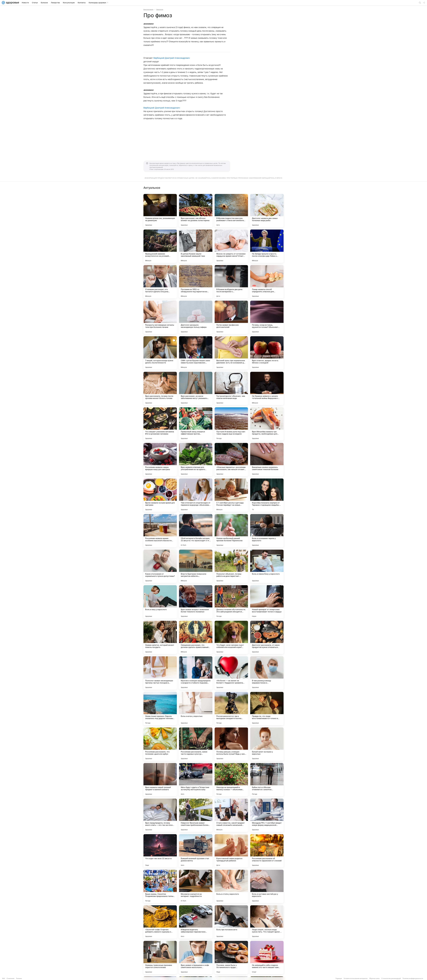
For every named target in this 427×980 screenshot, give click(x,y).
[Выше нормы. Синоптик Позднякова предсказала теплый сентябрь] (160, 886)
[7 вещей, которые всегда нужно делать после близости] (160, 353)
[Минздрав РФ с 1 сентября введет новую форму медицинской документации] (267, 815)
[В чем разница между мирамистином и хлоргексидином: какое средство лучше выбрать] (267, 673)
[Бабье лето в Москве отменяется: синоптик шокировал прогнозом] (267, 779)
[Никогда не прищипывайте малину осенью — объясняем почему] (231, 779)
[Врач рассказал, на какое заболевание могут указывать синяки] (195, 388)
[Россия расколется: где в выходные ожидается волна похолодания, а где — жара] (231, 708)
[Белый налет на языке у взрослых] (267, 744)
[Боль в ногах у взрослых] (195, 708)
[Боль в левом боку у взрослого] (267, 566)
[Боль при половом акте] (231, 922)
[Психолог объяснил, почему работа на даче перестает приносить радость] (231, 566)
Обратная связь (374, 978)
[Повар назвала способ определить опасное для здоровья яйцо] (267, 281)
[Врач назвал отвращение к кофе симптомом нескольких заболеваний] (195, 957)
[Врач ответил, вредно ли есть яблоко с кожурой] (267, 353)
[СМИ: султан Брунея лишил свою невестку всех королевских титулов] (195, 353)
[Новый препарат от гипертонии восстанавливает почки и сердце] (267, 602)
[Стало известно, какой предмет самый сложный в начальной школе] (231, 815)
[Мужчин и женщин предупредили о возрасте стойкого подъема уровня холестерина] (195, 673)
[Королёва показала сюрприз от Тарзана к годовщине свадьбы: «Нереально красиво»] (267, 495)
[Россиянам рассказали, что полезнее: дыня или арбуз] (160, 744)
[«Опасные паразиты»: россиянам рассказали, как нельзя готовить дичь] (231, 459)
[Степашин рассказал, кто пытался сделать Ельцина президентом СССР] (160, 281)
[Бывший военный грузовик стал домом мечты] (195, 851)
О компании (10, 978)
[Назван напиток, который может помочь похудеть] (160, 637)
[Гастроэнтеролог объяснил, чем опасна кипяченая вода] (231, 388)
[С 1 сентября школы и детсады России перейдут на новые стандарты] (231, 495)
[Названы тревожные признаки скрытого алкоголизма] (160, 957)
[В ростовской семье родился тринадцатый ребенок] (231, 851)
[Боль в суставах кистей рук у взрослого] (267, 886)
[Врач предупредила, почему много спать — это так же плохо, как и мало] (160, 815)
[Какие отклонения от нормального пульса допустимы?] (160, 566)
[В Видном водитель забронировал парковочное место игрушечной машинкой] (195, 922)
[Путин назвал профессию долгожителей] (231, 317)
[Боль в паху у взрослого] (160, 602)
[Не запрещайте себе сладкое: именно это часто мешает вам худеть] (267, 957)
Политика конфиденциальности (413, 978)
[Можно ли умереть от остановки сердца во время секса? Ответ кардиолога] (231, 246)
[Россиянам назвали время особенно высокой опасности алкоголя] (160, 530)
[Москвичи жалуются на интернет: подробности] (195, 886)
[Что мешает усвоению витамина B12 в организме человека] (160, 424)
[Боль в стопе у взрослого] (231, 886)
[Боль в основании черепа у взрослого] (267, 530)
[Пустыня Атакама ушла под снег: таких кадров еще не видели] (231, 424)
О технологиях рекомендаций (391, 978)
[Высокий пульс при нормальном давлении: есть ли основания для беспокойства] (231, 353)
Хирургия (159, 9)
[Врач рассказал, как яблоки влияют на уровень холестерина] (195, 210)
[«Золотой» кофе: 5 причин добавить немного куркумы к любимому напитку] (160, 922)
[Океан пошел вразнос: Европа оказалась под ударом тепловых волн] (160, 708)
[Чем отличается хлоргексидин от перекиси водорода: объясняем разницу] (195, 495)
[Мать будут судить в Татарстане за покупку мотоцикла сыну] (195, 779)
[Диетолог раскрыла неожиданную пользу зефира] (195, 317)
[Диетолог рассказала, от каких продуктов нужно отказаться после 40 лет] (267, 637)
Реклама (19, 978)
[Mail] (3, 2)
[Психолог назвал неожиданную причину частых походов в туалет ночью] (160, 673)
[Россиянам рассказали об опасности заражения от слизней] (267, 851)
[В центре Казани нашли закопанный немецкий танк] (195, 246)
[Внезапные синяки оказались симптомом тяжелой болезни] (267, 459)
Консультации (148, 9)
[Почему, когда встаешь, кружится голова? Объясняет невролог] (267, 317)
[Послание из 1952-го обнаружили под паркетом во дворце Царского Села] (195, 281)
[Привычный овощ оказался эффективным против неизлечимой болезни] (195, 424)
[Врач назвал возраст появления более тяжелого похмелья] (195, 602)
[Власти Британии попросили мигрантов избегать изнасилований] (195, 566)
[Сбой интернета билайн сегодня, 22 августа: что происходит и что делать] (195, 530)
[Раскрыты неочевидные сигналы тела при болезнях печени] (160, 317)
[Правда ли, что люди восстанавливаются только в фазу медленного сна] (267, 708)
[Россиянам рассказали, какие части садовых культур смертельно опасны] (195, 744)
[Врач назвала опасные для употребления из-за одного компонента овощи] (195, 459)
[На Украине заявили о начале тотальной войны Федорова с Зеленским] (267, 388)
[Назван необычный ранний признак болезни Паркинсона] (231, 530)
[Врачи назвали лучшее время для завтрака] (160, 495)
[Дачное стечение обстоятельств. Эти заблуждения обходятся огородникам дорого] (231, 602)
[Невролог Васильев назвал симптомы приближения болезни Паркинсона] (195, 815)
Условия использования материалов (356, 978)
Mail (3, 978)
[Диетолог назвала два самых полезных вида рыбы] (267, 210)
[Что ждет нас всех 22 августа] (160, 851)
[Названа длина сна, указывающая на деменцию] (160, 210)
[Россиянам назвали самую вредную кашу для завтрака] (160, 459)
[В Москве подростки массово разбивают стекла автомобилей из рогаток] (231, 210)
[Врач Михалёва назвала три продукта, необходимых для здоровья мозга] (267, 424)
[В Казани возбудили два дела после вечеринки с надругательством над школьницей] (231, 281)
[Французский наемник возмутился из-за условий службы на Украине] (160, 246)
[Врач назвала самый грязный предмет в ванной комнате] (160, 779)
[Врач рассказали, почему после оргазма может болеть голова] (160, 388)
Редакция (339, 978)
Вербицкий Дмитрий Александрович (171, 58)
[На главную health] (12, 2)
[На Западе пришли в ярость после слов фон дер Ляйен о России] (267, 246)
